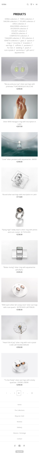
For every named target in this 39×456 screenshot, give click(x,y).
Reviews (19, 422)
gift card (29, 50)
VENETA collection (11, 40)
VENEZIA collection (18, 33)
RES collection (27, 38)
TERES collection (26, 19)
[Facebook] (15, 446)
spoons (30, 40)
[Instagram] (19, 446)
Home (20, 405)
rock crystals (9, 50)
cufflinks (18, 45)
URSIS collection (18, 24)
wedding (19, 48)
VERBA (4, 4)
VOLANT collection (18, 31)
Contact (19, 439)
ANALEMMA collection (18, 26)
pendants (27, 45)
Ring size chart (19, 416)
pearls (27, 48)
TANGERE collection (12, 38)
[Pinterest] (24, 446)
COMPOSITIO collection (18, 36)
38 (32, 393)
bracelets (26, 43)
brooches (16, 43)
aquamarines (19, 52)
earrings (9, 45)
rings (9, 43)
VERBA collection (11, 19)
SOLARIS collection (27, 21)
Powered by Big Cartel (20, 451)
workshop (20, 50)
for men (10, 48)
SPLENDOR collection (18, 28)
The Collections (19, 410)
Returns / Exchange (19, 433)
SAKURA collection (10, 21)
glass (22, 40)
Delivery (19, 427)
